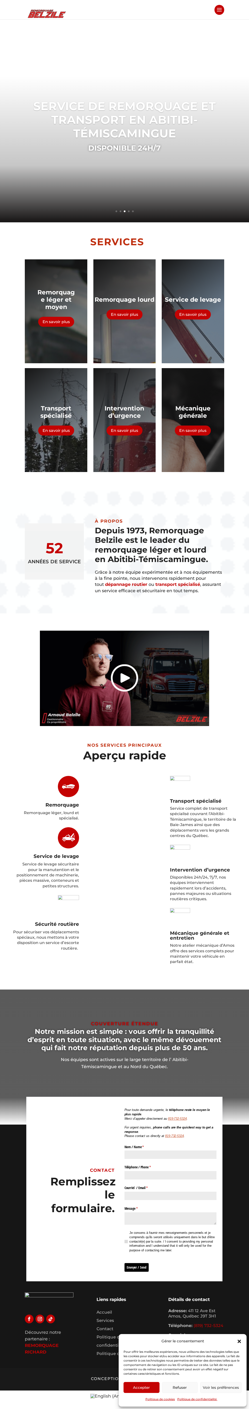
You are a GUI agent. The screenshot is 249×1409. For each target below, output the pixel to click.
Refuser (180, 1387)
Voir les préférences (221, 1387)
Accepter (141, 1387)
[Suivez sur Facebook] (29, 1319)
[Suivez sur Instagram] (40, 1319)
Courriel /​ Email (140, 1187)
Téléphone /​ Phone (141, 1167)
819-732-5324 (174, 1136)
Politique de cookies (160, 1399)
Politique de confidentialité (197, 1399)
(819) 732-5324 (208, 1325)
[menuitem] (111, 1396)
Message (135, 1208)
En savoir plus (56, 321)
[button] (239, 1341)
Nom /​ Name (138, 1146)
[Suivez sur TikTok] (50, 1319)
